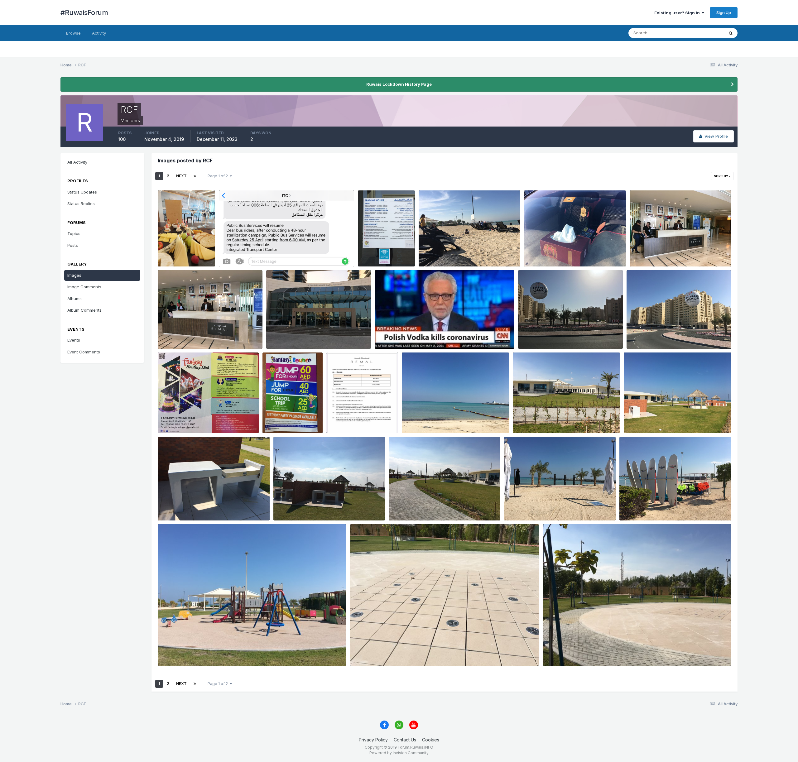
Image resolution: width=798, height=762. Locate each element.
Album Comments (84, 310)
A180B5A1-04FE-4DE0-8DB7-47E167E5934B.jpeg (443, 505)
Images (74, 275)
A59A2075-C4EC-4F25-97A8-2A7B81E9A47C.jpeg (214, 651)
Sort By (721, 176)
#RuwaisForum (84, 12)
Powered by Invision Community (399, 752)
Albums (74, 298)
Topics (73, 233)
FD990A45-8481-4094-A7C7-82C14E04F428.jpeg (599, 651)
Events (73, 340)
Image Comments (84, 286)
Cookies (430, 739)
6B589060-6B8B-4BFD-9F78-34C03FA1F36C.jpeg (431, 334)
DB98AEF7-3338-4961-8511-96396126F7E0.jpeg (405, 651)
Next (181, 176)
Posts (72, 245)
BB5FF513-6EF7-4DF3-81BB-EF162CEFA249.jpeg (212, 505)
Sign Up (723, 12)
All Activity (77, 162)
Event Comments (83, 351)
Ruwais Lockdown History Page (399, 84)
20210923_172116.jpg (184, 252)
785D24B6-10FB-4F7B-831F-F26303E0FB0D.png (273, 252)
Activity (99, 33)
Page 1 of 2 (219, 176)
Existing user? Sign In (678, 12)
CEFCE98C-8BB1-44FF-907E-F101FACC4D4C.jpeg (329, 505)
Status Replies (81, 203)
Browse (73, 33)
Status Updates (701, 33)
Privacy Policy (373, 739)
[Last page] (194, 176)
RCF (171, 259)
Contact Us (405, 739)
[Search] (731, 33)
